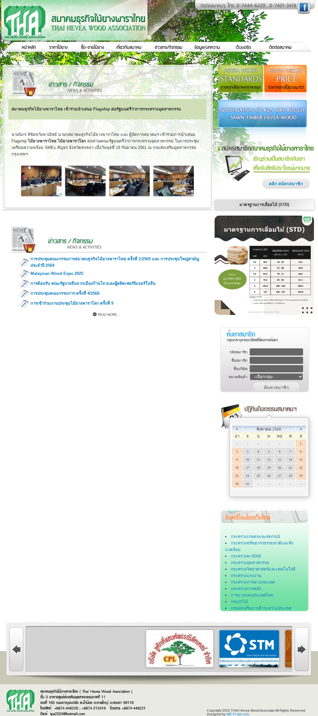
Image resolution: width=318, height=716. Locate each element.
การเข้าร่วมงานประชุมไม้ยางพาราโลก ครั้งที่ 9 (71, 303)
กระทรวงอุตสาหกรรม (250, 562)
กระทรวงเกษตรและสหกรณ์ (255, 536)
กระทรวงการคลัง (246, 588)
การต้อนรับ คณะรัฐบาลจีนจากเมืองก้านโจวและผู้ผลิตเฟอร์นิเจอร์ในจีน (93, 283)
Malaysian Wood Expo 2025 (56, 273)
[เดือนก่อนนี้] (237, 429)
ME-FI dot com (238, 714)
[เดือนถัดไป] (300, 429)
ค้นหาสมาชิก (276, 387)
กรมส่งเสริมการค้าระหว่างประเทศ (261, 608)
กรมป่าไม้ (239, 601)
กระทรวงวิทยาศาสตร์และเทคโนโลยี (263, 569)
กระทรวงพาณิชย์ (246, 556)
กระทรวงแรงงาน (246, 575)
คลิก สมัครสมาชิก (286, 183)
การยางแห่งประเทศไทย (252, 595)
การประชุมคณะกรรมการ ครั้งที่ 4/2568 (64, 293)
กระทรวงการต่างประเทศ (253, 582)
